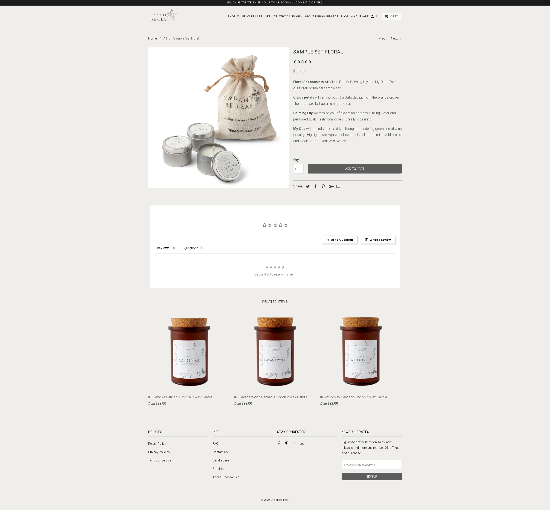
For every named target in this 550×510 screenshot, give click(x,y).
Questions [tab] (191, 248)
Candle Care (221, 460)
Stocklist (219, 468)
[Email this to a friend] (337, 186)
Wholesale (360, 16)
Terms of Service (159, 460)
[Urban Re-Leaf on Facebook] (279, 443)
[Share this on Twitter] (307, 186)
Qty (296, 160)
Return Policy (157, 443)
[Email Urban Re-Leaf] (302, 443)
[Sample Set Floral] (218, 117)
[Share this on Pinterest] (322, 186)
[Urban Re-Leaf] (162, 15)
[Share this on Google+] (330, 186)
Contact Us (220, 452)
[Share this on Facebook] (314, 186)
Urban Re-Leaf (280, 499)
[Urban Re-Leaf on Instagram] (295, 443)
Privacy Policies (159, 452)
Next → (396, 38)
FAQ (215, 443)
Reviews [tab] (163, 248)
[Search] (378, 17)
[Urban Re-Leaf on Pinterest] (287, 443)
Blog (344, 16)
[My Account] (372, 17)
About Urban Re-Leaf (226, 477)
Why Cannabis (290, 16)
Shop (233, 16)
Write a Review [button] (380, 240)
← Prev (380, 38)
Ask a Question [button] (342, 240)
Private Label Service (259, 16)
